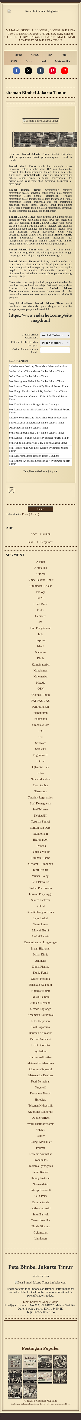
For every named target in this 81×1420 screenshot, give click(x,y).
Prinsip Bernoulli (41, 1190)
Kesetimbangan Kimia (40, 912)
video (40, 773)
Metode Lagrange (40, 1009)
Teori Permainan (40, 1081)
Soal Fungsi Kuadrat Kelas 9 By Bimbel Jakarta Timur (38, 391)
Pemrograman (40, 706)
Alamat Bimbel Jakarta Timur (48, 371)
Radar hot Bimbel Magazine (42, 1400)
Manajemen (40, 670)
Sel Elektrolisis (40, 882)
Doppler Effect (40, 1117)
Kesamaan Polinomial (40, 1014)
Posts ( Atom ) (30, 514)
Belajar (24, 1404)
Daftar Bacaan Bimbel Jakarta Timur (28, 376)
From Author (40, 785)
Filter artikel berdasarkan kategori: (24, 343)
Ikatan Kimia (40, 954)
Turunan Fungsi (40, 821)
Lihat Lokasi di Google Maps (40, 1301)
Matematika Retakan (40, 1075)
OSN (14, 61)
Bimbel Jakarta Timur (20, 371)
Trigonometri (40, 755)
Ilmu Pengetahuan (40, 628)
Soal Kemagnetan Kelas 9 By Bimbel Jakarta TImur (36, 381)
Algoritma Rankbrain (40, 1111)
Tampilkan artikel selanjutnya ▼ (40, 471)
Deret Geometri (40, 1045)
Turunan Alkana (40, 857)
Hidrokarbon (40, 839)
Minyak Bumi (40, 930)
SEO (29, 61)
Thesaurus (40, 791)
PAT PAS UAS (40, 700)
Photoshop (40, 718)
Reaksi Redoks (41, 936)
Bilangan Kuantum (40, 984)
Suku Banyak (40, 1214)
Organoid (40, 1087)
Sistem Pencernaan (40, 888)
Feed (68, 1404)
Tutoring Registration (40, 797)
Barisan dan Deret (40, 827)
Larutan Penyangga (40, 894)
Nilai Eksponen (40, 1021)
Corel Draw (41, 604)
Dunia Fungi (40, 972)
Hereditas (40, 1099)
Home (18, 54)
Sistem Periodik (40, 978)
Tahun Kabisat (40, 1172)
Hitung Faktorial (40, 1178)
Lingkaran (40, 1238)
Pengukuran (40, 712)
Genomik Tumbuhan (40, 863)
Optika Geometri (40, 1208)
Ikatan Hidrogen (40, 948)
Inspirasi (41, 640)
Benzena (40, 845)
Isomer (41, 1135)
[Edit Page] (11, 493)
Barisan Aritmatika (40, 1057)
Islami (40, 646)
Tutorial (40, 761)
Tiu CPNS (40, 1196)
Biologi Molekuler (40, 1141)
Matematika (62, 61)
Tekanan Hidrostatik (40, 1105)
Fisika (40, 610)
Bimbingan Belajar (40, 585)
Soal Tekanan (40, 809)
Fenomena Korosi (40, 1093)
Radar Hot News (47, 1404)
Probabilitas (40, 1160)
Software (40, 743)
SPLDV (40, 1129)
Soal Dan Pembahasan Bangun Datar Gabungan (34, 404)
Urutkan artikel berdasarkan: (30, 336)
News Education (40, 779)
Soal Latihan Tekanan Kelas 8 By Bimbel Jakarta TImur (39, 386)
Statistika (40, 749)
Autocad (40, 573)
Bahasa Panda (40, 1202)
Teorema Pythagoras (40, 1166)
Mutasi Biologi (40, 876)
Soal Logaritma (40, 1027)
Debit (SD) (40, 815)
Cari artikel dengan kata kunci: (25, 351)
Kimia (40, 658)
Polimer (40, 1147)
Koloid (40, 906)
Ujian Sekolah (40, 767)
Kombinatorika (41, 664)
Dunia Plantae (40, 966)
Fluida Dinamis (40, 1226)
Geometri (40, 616)
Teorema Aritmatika (40, 1154)
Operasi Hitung (40, 694)
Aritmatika (40, 567)
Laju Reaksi (40, 918)
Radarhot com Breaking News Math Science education (38, 366)
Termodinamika (40, 1220)
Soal (43, 61)
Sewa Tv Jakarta (40, 533)
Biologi (40, 592)
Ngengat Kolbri (40, 990)
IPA (50, 54)
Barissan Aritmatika (40, 1033)
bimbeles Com (40, 725)
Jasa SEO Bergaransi (40, 542)
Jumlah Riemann (40, 1002)
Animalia (40, 960)
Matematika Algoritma (40, 1063)
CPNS (35, 54)
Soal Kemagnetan (40, 803)
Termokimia (40, 924)
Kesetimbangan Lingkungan (40, 942)
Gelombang (40, 1232)
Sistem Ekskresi (40, 900)
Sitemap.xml (60, 1404)
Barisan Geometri (40, 1039)
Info (63, 54)
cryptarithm (40, 1051)
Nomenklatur (40, 1184)
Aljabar (40, 561)
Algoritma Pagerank (41, 1069)
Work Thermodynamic (40, 1123)
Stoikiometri (40, 833)
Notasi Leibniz (40, 996)
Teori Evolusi (41, 869)
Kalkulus (40, 652)
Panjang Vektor (40, 851)
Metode (40, 682)
